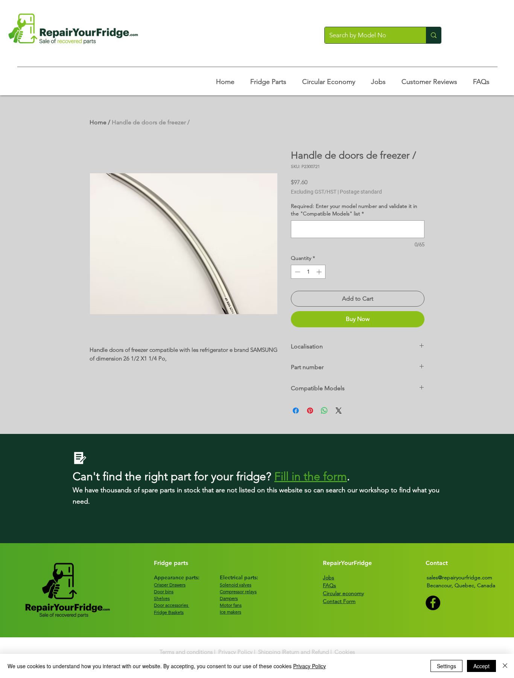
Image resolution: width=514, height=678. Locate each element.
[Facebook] (433, 603)
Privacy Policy (235, 651)
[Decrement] (296, 271)
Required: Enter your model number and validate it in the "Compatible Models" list (354, 210)
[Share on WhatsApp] (324, 410)
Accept (481, 666)
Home (98, 122)
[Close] (504, 666)
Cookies (345, 651)
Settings (446, 666)
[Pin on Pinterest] (310, 410)
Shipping (269, 651)
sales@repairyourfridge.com (459, 577)
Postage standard (361, 192)
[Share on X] (338, 410)
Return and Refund (306, 651)
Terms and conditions (186, 651)
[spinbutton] (308, 271)
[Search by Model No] (433, 35)
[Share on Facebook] (295, 410)
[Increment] (319, 271)
